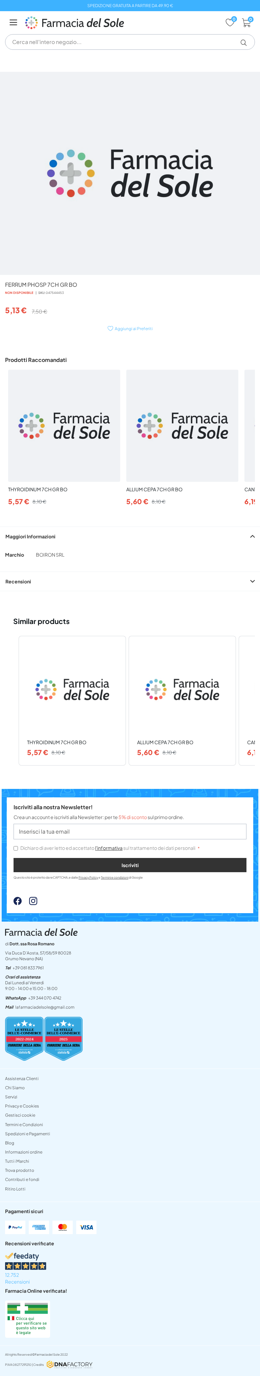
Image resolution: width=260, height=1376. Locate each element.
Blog (9, 1142)
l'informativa (109, 848)
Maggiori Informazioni (30, 536)
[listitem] (72, 701)
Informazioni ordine (23, 1152)
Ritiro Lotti (15, 1188)
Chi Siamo (15, 1087)
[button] (246, 43)
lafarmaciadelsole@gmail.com (44, 1007)
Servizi (11, 1096)
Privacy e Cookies (22, 1106)
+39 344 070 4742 (44, 998)
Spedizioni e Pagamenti (27, 1133)
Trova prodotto (19, 1170)
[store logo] (122, 22)
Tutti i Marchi (17, 1161)
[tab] (130, 536)
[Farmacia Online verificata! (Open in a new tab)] (27, 1336)
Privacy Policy (88, 877)
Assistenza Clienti (22, 1078)
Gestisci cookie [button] (20, 1115)
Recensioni (18, 581)
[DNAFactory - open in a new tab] (69, 1365)
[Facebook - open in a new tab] (18, 903)
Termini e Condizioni (24, 1124)
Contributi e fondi (22, 1179)
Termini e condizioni (114, 877)
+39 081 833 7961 (28, 967)
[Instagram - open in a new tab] (29, 903)
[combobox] (130, 42)
